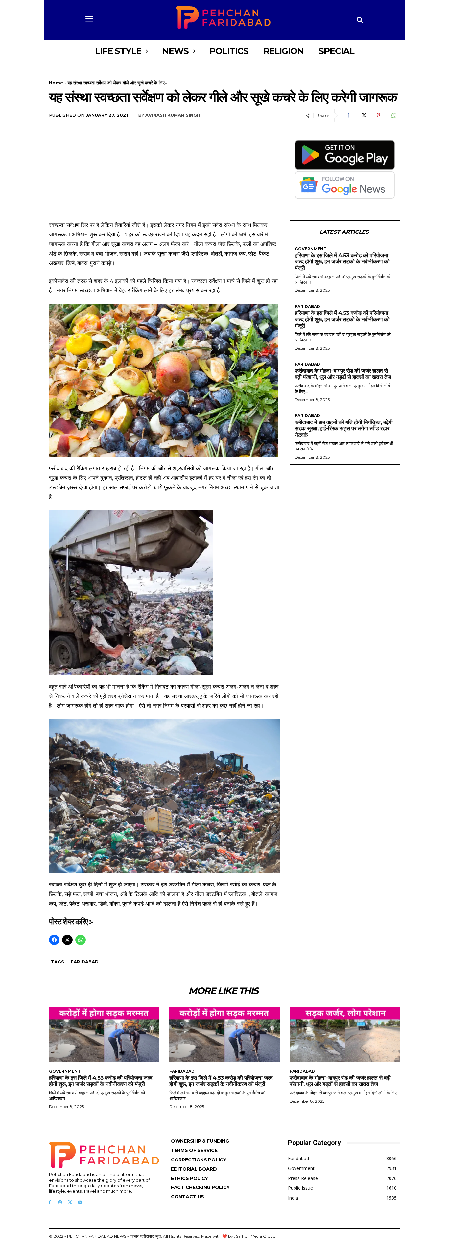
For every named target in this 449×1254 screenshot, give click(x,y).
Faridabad (85, 961)
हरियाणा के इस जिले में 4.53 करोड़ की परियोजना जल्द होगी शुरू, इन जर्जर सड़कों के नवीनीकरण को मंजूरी (342, 261)
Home (56, 82)
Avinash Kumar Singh (172, 115)
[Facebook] (348, 115)
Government (310, 249)
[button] (360, 20)
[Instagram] (60, 1202)
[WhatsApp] (393, 115)
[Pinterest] (378, 115)
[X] (363, 115)
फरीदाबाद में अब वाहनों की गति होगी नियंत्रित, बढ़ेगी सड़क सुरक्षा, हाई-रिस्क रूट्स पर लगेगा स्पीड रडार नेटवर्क (343, 428)
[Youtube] (80, 1202)
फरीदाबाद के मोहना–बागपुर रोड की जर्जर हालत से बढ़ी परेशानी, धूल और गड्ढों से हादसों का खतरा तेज (343, 374)
